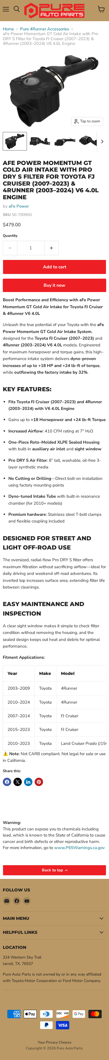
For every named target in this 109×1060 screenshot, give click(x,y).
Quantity (10, 236)
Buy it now (54, 285)
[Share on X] (17, 782)
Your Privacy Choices (54, 1042)
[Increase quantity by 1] (51, 248)
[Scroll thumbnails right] (101, 141)
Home (8, 29)
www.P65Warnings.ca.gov (79, 847)
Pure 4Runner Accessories (44, 29)
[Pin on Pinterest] (39, 782)
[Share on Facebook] (7, 782)
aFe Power (19, 206)
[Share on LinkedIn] (28, 782)
